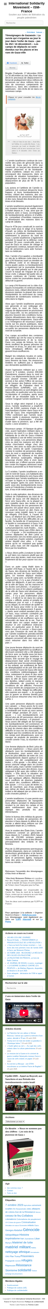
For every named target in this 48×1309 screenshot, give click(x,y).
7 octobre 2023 (14, 1205)
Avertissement (12, 1285)
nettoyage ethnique (17, 1252)
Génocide (31, 1229)
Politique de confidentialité (17, 1290)
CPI (6, 1222)
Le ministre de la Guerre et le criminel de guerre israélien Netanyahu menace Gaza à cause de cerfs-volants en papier (23, 1056)
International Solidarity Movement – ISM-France (27, 7)
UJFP (18, 919)
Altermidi (27, 919)
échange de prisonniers (14, 1274)
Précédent (30, 32)
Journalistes (29, 1239)
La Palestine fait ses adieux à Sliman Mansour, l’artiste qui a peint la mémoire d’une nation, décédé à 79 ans (25, 1035)
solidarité (24, 1270)
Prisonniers (27, 1256)
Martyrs (8, 1243)
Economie (23, 1225)
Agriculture (28, 1205)
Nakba (33, 1248)
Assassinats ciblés (23, 1209)
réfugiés (26, 1260)
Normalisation (34, 1252)
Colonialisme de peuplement (29, 1219)
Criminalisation (28, 1222)
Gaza (36, 1225)
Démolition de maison (12, 1225)
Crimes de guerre (14, 1222)
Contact (10, 1191)
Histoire (24, 1234)
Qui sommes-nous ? (15, 1188)
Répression (10, 1266)
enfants (30, 1225)
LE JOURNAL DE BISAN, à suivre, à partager (25, 963)
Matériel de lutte (22, 1242)
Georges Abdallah (13, 1230)
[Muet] (35, 1020)
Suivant (40, 32)
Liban (37, 1238)
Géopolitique (12, 1235)
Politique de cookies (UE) (17, 1288)
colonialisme (10, 1219)
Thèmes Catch (33, 1305)
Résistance (23, 1265)
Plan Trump (15, 1256)
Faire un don (12, 1193)
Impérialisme (12, 1238)
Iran (22, 1238)
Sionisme (11, 1270)
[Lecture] (8, 1020)
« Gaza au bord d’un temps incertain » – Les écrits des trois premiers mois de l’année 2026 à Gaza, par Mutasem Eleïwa (25, 947)
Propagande (10, 1261)
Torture (34, 1271)
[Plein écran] (39, 1020)
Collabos (27, 1215)
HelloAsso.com (29, 915)
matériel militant (18, 1247)
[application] (24, 1012)
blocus (38, 1212)
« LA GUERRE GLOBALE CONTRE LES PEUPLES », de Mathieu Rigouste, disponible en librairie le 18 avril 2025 (24, 968)
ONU (7, 1256)
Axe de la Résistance (25, 1212)
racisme (18, 1261)
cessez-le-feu (13, 1215)
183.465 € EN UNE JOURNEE (19, 937)
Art (14, 1209)
